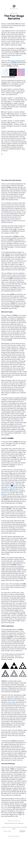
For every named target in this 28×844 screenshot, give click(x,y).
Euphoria (16, 485)
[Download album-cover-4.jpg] (13, 72)
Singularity (15, 491)
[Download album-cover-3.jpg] (5, 72)
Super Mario (11, 702)
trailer (3, 484)
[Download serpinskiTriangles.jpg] (14, 669)
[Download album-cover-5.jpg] (21, 72)
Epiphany (4, 494)
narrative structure (15, 60)
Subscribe (22, 831)
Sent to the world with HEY (14, 836)
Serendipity (5, 489)
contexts (6, 213)
